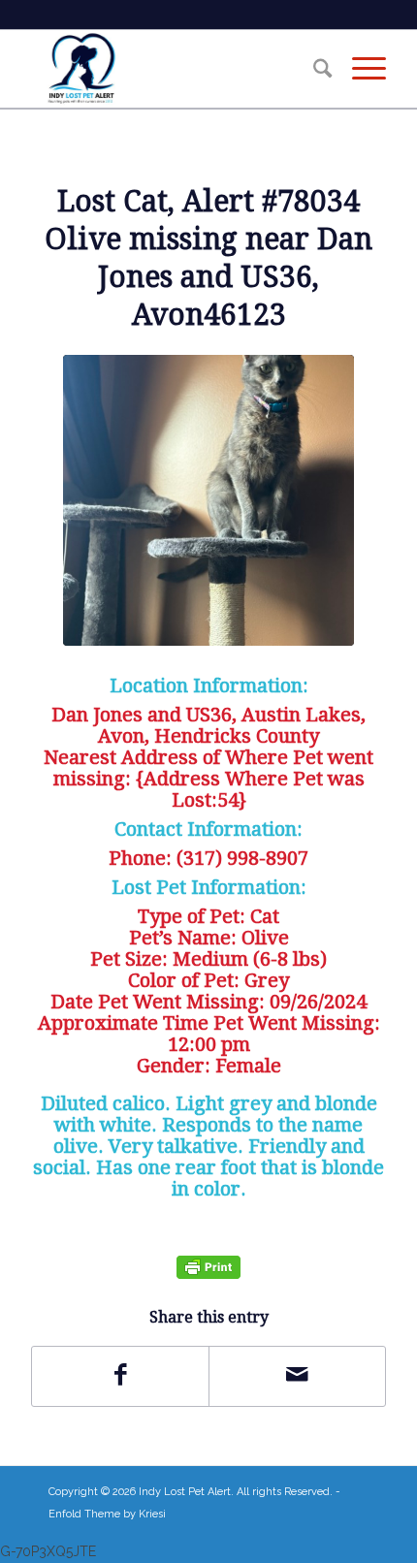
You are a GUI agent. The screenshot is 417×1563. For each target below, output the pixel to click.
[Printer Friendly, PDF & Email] (208, 1267)
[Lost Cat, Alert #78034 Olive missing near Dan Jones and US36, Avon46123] (208, 500)
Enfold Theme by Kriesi (107, 1514)
